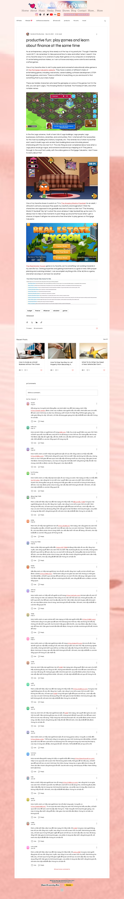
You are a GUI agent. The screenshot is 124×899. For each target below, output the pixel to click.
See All (105, 339)
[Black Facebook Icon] (44, 14)
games (65, 310)
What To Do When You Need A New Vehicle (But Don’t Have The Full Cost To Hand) (93, 363)
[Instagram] (36, 14)
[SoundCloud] (58, 14)
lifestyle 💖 (28, 20)
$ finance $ (56, 20)
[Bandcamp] (55, 14)
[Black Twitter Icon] (47, 14)
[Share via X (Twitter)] (32, 322)
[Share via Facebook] (27, 322)
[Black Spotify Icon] (40, 14)
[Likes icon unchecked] (32, 421)
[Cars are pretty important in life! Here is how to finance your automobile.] (93, 351)
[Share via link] (41, 322)
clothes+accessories (42, 20)
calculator (56, 310)
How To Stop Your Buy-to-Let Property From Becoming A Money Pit (61, 363)
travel (84, 20)
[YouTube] (51, 14)
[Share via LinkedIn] (36, 322)
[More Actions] (97, 403)
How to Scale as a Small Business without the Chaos (29, 363)
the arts (76, 20)
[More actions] (97, 34)
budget (29, 310)
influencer (46, 310)
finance (37, 310)
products (67, 20)
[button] (105, 21)
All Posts (19, 20)
